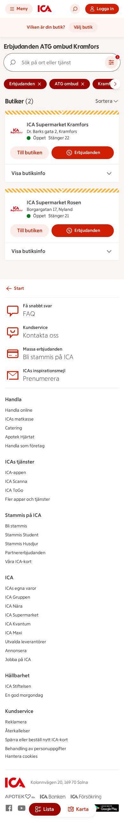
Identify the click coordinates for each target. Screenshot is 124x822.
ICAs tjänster (19, 462)
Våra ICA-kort (18, 561)
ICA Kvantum (18, 624)
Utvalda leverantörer (25, 641)
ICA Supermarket (21, 615)
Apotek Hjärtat (19, 437)
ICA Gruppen (17, 597)
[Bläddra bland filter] (115, 84)
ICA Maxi (13, 633)
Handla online (18, 410)
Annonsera (16, 650)
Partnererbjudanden (25, 552)
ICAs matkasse (19, 419)
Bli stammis (16, 526)
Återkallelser (17, 731)
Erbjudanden (87, 152)
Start (19, 288)
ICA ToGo (14, 490)
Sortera (104, 101)
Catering (13, 428)
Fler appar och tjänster (27, 499)
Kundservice (19, 711)
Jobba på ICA (18, 659)
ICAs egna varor (20, 588)
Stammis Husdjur (21, 544)
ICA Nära (14, 606)
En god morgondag (24, 695)
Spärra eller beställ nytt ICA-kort (36, 739)
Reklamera (16, 722)
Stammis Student (21, 535)
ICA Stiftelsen (18, 686)
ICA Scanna (16, 481)
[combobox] (55, 62)
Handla (13, 399)
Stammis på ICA (23, 515)
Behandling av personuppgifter (35, 748)
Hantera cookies (21, 756)
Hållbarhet (17, 675)
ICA (9, 578)
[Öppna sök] (75, 9)
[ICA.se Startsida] (45, 9)
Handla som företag (25, 446)
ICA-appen (15, 472)
